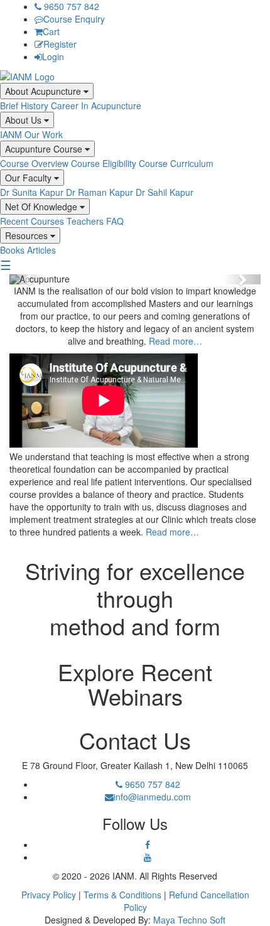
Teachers (85, 221)
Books (12, 250)
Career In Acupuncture (96, 105)
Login (53, 56)
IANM (11, 134)
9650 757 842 (70, 6)
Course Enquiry (74, 19)
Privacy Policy (48, 894)
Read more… (175, 341)
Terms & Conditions (122, 894)
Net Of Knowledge (42, 206)
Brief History (24, 105)
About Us (24, 120)
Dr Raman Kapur (99, 192)
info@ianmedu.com (152, 796)
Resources (27, 235)
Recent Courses (32, 221)
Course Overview (34, 163)
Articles (41, 250)
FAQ (115, 221)
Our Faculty (29, 177)
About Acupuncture (44, 91)
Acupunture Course (45, 149)
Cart (51, 31)
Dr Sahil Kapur (164, 192)
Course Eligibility (103, 163)
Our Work (43, 134)
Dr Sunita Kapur (31, 192)
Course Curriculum (176, 163)
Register (60, 44)
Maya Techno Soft (189, 919)
